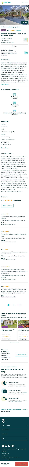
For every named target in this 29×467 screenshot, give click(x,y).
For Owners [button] (6, 425)
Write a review (7, 205)
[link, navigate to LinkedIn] (12, 445)
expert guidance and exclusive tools (18, 393)
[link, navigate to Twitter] (9, 445)
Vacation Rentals (6, 409)
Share (15, 46)
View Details (4, 464)
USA (13, 409)
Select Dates (22, 464)
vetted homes (21, 386)
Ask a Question (21, 354)
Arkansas (18, 409)
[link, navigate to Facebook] (3, 445)
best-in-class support (16, 401)
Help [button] (3, 438)
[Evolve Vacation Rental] (6, 3)
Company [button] (5, 434)
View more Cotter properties (11, 27)
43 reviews (18, 30)
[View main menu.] (26, 2)
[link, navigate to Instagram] (6, 445)
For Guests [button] (5, 430)
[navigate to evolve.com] (3, 421)
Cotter (24, 409)
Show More (4, 84)
